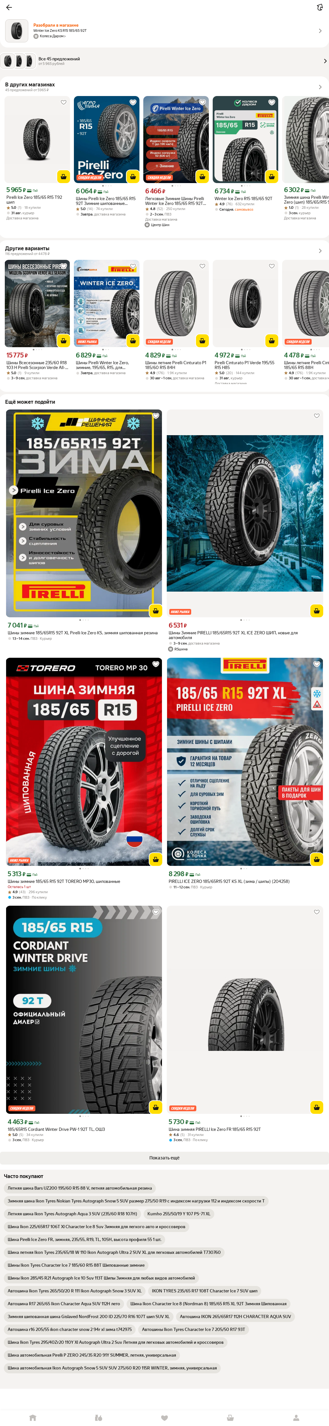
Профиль (296, 1418)
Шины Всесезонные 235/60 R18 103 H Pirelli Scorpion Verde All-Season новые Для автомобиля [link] (36, 365)
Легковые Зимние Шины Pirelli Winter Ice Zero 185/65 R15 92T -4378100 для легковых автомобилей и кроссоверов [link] (174, 201)
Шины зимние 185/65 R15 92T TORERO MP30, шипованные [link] (64, 881)
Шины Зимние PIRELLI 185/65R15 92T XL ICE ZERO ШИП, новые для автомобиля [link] (233, 635)
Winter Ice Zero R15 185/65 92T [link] (243, 198)
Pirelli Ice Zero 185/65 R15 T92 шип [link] (34, 200)
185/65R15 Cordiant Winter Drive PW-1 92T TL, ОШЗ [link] (56, 1129)
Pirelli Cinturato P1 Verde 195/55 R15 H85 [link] (244, 365)
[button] (9, 7)
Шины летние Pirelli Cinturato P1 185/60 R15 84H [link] (175, 365)
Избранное (165, 1418)
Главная (33, 1418)
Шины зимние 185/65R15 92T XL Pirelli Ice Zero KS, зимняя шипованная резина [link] (83, 632)
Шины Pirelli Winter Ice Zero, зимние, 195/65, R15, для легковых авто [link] (102, 365)
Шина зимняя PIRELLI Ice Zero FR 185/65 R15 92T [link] (215, 1129)
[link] (80, 1188)
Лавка (99, 1418)
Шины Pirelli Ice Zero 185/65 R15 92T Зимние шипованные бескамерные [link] (106, 201)
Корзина (230, 1418)
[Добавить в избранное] (63, 102)
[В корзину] (64, 177)
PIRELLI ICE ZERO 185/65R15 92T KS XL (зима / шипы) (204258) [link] (229, 881)
